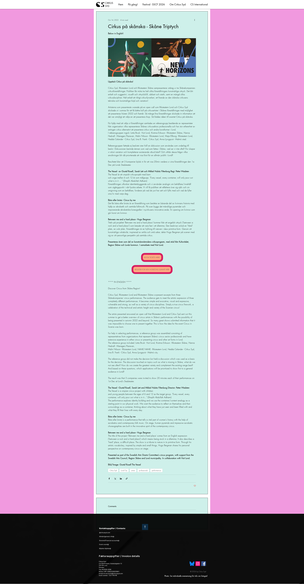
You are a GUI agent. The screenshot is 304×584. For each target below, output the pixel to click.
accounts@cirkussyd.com (114, 573)
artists (133, 470)
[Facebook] (203, 563)
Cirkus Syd (113, 470)
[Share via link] (127, 478)
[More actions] (194, 20)
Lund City (124, 470)
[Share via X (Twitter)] (115, 478)
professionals (143, 470)
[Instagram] (197, 563)
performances (156, 470)
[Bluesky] (192, 563)
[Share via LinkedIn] (121, 478)
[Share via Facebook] (109, 478)
